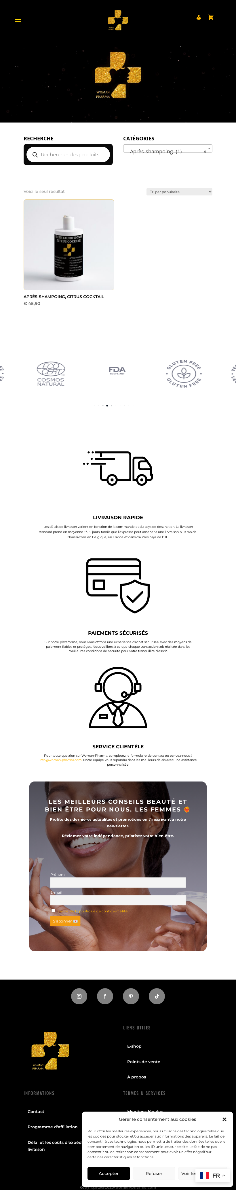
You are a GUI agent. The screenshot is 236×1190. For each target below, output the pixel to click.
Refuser (154, 1173)
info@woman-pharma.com (60, 760)
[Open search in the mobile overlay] (68, 154)
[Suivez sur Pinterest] (131, 996)
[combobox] (167, 148)
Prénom (57, 874)
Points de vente (143, 1061)
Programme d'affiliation (53, 1126)
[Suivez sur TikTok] (157, 996)
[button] (224, 1119)
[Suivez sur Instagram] (79, 996)
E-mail (56, 892)
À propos (136, 1077)
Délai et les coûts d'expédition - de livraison (64, 1146)
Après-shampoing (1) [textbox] (166, 151)
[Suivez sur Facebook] (105, 996)
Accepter (109, 1173)
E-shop (134, 1046)
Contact (36, 1111)
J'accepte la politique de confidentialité (92, 911)
